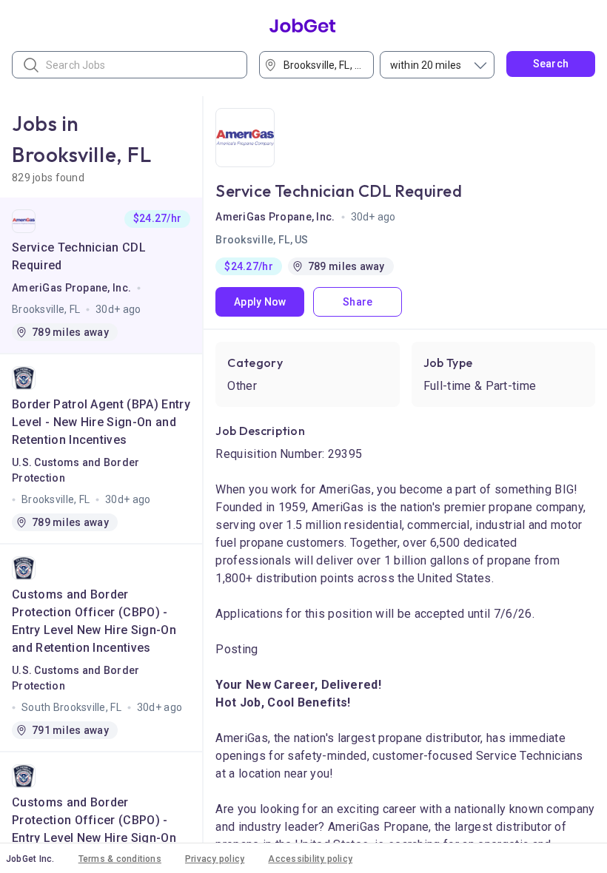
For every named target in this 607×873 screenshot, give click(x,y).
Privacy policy (214, 859)
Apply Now (260, 302)
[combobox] (321, 64)
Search (551, 64)
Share (357, 302)
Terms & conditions (119, 859)
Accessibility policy (310, 859)
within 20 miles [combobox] (425, 65)
